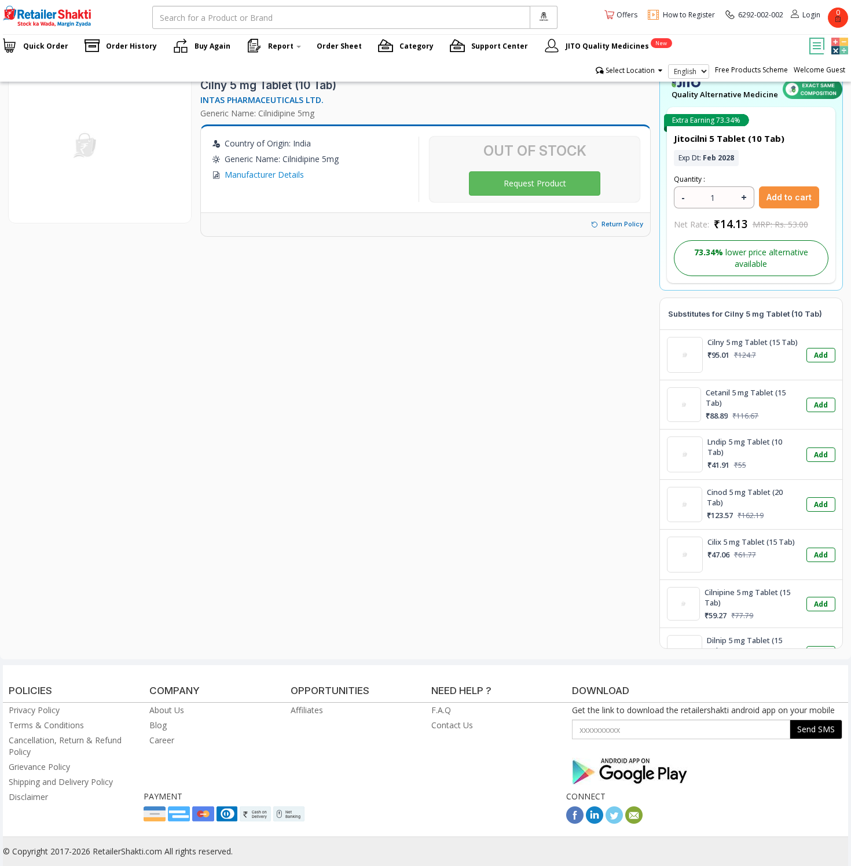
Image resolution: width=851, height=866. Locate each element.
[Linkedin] (594, 820)
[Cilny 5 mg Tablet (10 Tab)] (85, 211)
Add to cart (789, 197)
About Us (166, 709)
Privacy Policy (34, 709)
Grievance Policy (39, 766)
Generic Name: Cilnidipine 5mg (257, 113)
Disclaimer (28, 796)
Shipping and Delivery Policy (61, 781)
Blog (158, 725)
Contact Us (452, 725)
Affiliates (307, 709)
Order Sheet (339, 46)
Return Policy (622, 224)
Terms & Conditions (46, 725)
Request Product (535, 183)
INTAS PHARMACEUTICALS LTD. (262, 99)
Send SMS (816, 729)
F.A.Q (441, 709)
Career (161, 740)
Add (821, 355)
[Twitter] (614, 820)
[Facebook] (575, 820)
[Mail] (634, 820)
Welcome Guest (819, 70)
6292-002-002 (760, 15)
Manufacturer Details (264, 174)
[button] (838, 38)
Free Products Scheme (751, 70)
